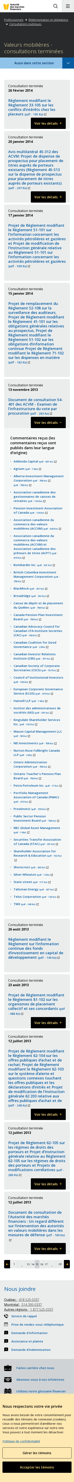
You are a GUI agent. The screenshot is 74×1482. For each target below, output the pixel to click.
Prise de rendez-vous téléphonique (37, 1324)
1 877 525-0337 (28, 1309)
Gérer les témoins (37, 1453)
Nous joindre (20, 1289)
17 (46, 1264)
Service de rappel (24, 1316)
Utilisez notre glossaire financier (41, 1391)
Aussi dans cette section (39, 65)
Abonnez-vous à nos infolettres (40, 1379)
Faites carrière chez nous (35, 1368)
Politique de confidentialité (21, 1441)
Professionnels (13, 19)
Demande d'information (29, 1333)
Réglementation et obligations (48, 19)
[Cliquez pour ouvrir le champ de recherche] (55, 6)
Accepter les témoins (37, 1467)
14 (33, 1264)
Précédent (7, 1264)
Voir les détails (50, 125)
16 (42, 1264)
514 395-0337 (23, 1304)
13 (28, 1264)
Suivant (67, 1264)
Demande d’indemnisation (31, 1350)
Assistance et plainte (27, 1341)
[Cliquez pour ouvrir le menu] (68, 6)
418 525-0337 (21, 1299)
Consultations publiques (25, 24)
